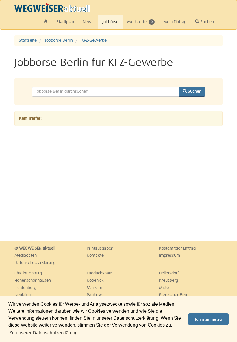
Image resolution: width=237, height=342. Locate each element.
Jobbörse (110, 22)
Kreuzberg (168, 281)
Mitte (164, 288)
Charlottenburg (28, 273)
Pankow (94, 295)
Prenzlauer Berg (173, 295)
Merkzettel (140, 22)
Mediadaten (25, 256)
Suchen (206, 22)
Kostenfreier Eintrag (177, 248)
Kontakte (95, 256)
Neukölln (22, 295)
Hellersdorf (169, 273)
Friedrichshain (99, 273)
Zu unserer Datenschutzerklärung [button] (43, 332)
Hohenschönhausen (32, 281)
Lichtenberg (25, 288)
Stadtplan (65, 22)
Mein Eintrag (174, 22)
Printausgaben (100, 248)
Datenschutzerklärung (34, 263)
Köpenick (95, 281)
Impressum (169, 256)
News (88, 22)
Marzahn (95, 288)
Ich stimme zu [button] (208, 319)
